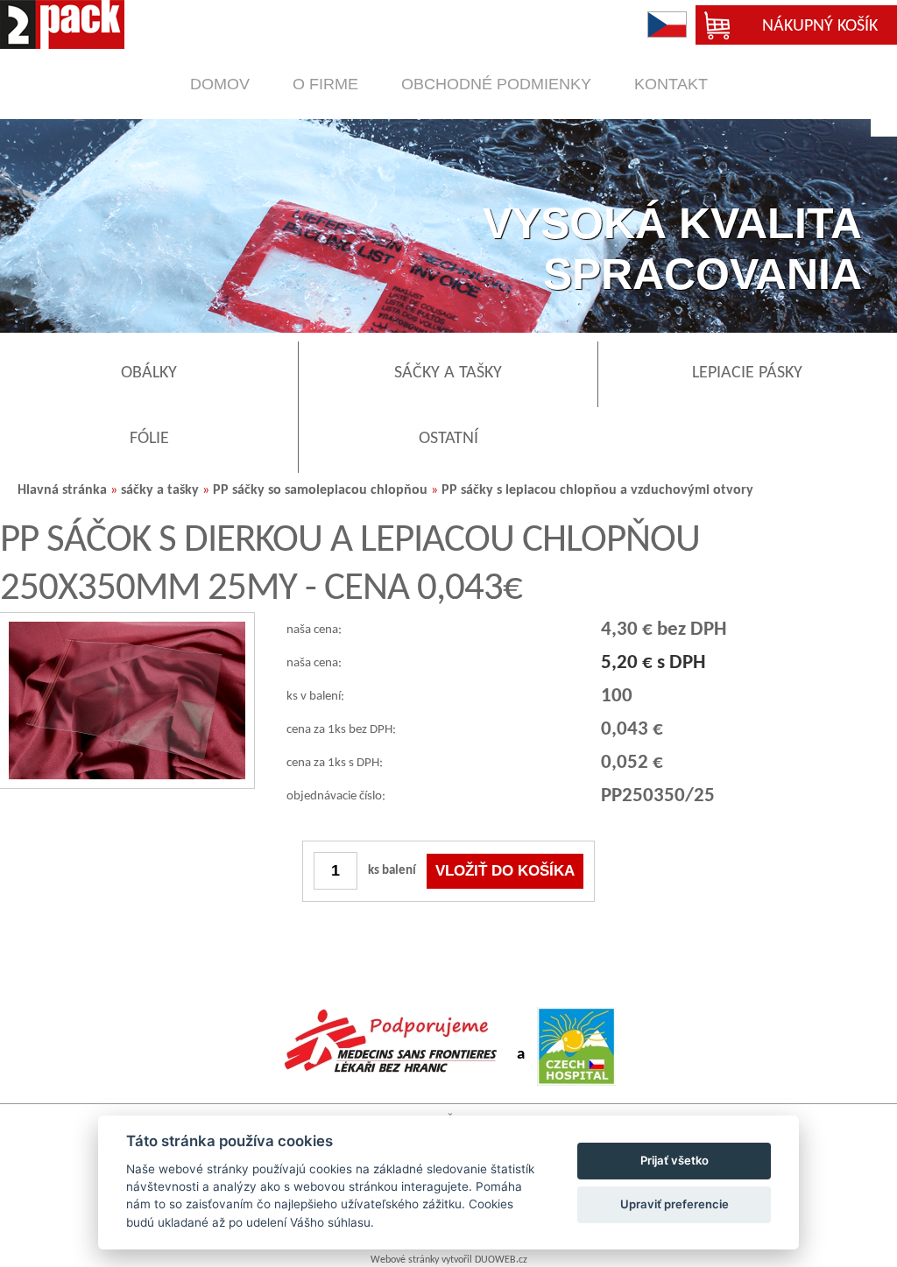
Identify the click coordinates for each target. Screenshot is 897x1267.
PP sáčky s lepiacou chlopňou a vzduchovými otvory (597, 490)
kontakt (671, 84)
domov (220, 84)
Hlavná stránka (62, 490)
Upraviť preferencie (674, 1204)
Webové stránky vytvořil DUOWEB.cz (449, 1260)
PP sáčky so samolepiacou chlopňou (320, 490)
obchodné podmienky (496, 84)
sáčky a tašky (160, 490)
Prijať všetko (674, 1160)
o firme (325, 84)
